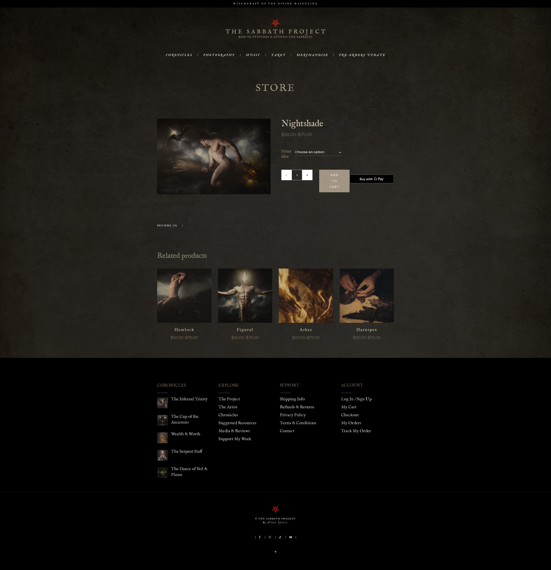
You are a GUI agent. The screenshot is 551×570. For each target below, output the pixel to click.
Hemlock (184, 329)
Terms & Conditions (298, 423)
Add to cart (335, 180)
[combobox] (318, 152)
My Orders (351, 423)
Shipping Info (292, 399)
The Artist (227, 407)
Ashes (306, 329)
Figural (245, 329)
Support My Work (234, 439)
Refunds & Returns (297, 407)
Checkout (350, 415)
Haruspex (366, 329)
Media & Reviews (234, 431)
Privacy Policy (293, 415)
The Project (229, 399)
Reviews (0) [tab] (167, 225)
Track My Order (356, 431)
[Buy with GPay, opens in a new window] (372, 179)
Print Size (286, 154)
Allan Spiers (277, 522)
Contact (287, 431)
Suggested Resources (237, 423)
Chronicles (228, 415)
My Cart (348, 407)
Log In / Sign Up (356, 399)
